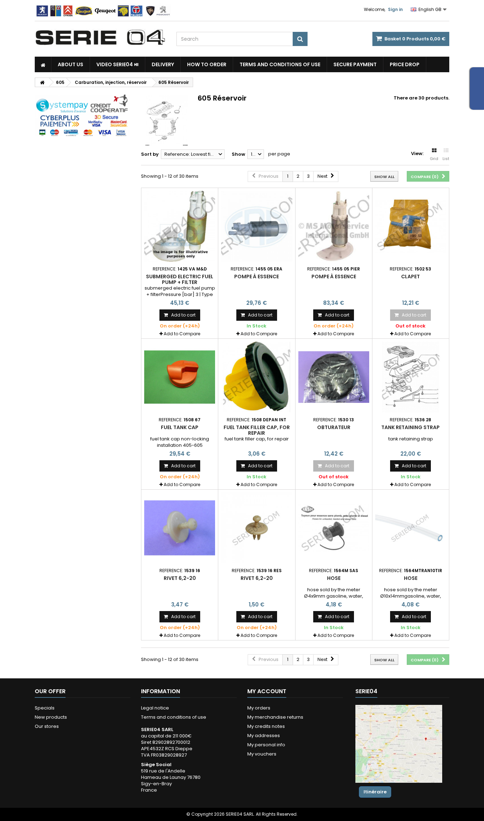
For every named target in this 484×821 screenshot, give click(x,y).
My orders (258, 708)
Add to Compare (182, 334)
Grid (434, 158)
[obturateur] (333, 377)
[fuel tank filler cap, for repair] (256, 377)
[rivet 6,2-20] (179, 527)
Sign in (395, 9)
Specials (45, 708)
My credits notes (266, 726)
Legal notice (155, 708)
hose (334, 578)
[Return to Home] (42, 82)
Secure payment (355, 64)
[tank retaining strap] (410, 377)
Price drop (405, 64)
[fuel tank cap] (179, 377)
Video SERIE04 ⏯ (117, 64)
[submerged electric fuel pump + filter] (179, 226)
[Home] (43, 64)
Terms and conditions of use (280, 64)
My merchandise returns (275, 717)
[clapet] (410, 226)
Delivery (163, 64)
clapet (410, 276)
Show (238, 154)
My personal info (266, 744)
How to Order (206, 64)
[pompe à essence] (256, 226)
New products (51, 717)
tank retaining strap (410, 427)
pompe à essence (256, 276)
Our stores (47, 726)
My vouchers (261, 754)
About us (70, 64)
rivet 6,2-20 (180, 578)
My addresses (263, 735)
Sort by (150, 154)
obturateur (333, 427)
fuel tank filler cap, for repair (257, 430)
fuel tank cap (179, 427)
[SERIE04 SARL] (100, 38)
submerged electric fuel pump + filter (179, 279)
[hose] (333, 527)
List (446, 158)
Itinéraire (375, 791)
